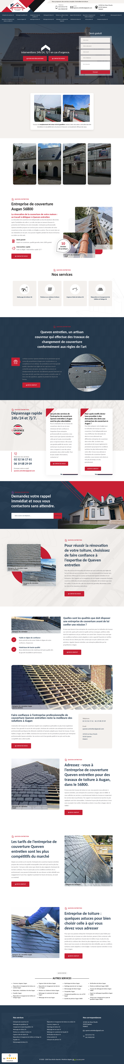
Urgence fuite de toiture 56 (75, 15)
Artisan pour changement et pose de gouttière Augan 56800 (100, 998)
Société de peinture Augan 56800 (73, 998)
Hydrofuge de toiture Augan (72, 983)
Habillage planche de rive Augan (73, 986)
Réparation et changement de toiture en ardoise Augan (24, 987)
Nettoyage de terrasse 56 (48, 19)
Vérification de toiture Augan (98, 983)
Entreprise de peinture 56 (102, 19)
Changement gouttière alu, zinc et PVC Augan (75, 995)
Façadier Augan (17, 993)
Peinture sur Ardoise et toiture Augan (49, 990)
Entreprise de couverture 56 (8, 15)
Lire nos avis (10, 1060)
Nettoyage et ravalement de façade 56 (57, 1032)
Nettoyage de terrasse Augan (47, 997)
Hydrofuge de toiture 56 (35, 19)
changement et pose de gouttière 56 (23, 1027)
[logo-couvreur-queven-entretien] (16, 6)
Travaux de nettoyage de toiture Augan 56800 (100, 989)
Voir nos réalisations (36, 58)
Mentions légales (67, 1059)
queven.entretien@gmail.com (83, 8)
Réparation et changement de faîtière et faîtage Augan (24, 996)
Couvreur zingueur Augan (20, 983)
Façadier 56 (102, 15)
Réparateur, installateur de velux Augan (24, 990)
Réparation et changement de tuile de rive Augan (49, 987)
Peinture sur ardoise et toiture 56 (22, 1032)
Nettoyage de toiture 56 (48, 15)
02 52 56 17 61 (62, 7)
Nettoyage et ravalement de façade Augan (48, 994)
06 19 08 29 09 (62, 9)
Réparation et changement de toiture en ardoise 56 (61, 1022)
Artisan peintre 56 (89, 19)
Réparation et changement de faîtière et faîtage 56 (27, 1037)
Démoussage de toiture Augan (72, 989)
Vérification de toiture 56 (75, 19)
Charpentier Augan (69, 991)
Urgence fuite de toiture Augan (47, 983)
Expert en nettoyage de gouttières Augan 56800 (101, 994)
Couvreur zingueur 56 (21, 19)
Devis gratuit (32, 385)
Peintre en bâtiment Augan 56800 (99, 986)
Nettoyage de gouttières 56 (21, 15)
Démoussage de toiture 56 (116, 15)
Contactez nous (59, 58)
